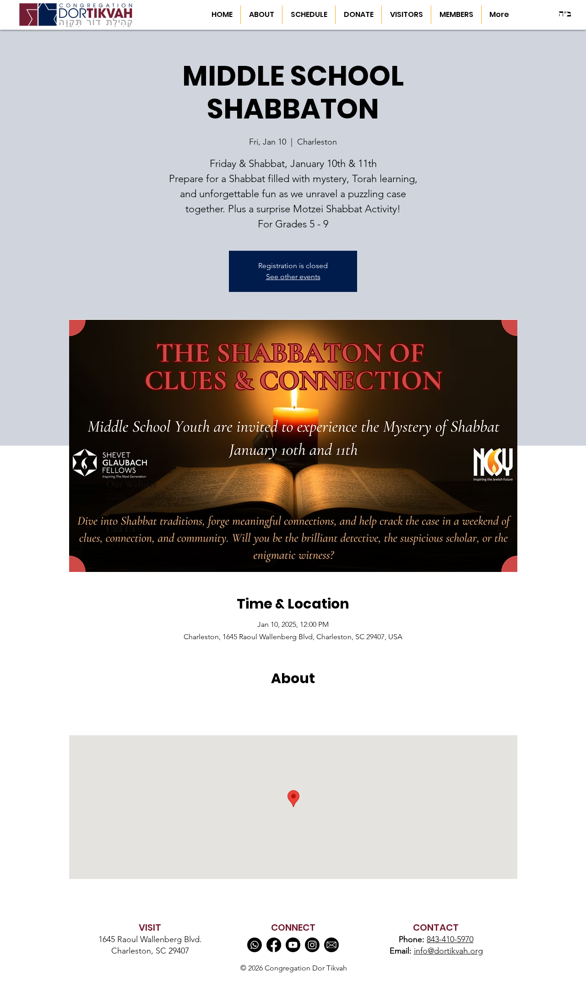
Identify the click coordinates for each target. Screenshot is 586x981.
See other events (293, 276)
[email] (331, 945)
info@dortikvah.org (448, 951)
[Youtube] (293, 945)
